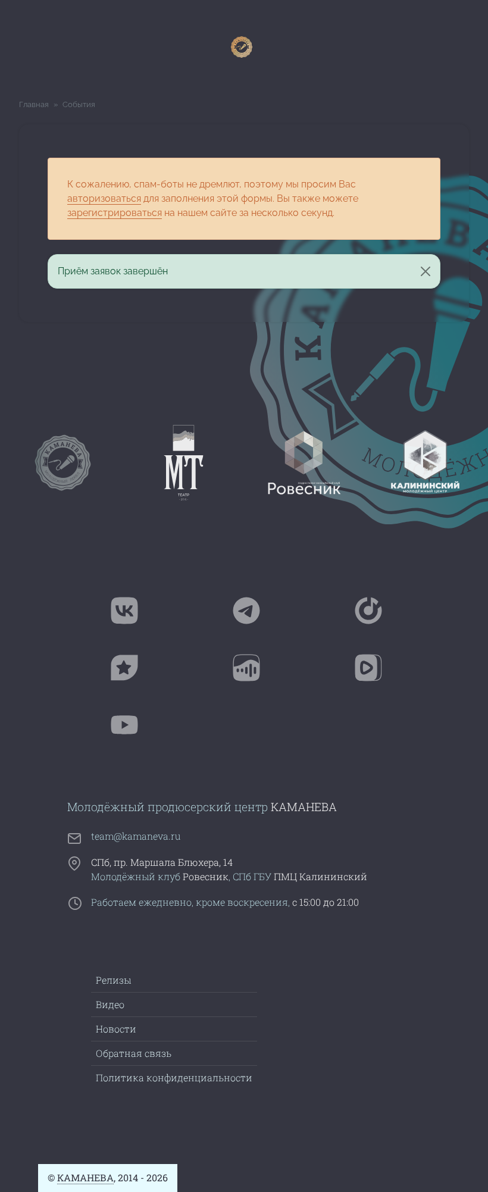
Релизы (113, 980)
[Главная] (239, 47)
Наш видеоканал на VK (410, 677)
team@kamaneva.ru (135, 836)
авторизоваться (104, 198)
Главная (34, 104)
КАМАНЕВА (85, 1177)
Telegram (288, 620)
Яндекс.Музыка (410, 620)
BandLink (166, 677)
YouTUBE (166, 734)
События (78, 104)
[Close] (425, 271)
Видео (110, 1004)
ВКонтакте (166, 620)
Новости (116, 1028)
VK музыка (288, 677)
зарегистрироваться (114, 212)
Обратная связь (133, 1053)
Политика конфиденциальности (174, 1077)
